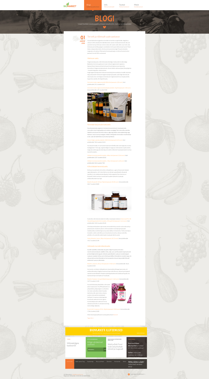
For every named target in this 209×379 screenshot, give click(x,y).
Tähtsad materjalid (109, 5)
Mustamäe (117, 361)
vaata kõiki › (142, 355)
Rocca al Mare (100, 361)
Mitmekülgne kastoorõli (73, 344)
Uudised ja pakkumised (93, 5)
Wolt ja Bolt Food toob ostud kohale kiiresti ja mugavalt (115, 346)
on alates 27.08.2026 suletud (136, 347)
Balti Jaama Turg (80, 361)
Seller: (131, 352)
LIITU (105, 349)
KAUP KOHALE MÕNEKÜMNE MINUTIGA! (114, 340)
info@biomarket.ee (77, 374)
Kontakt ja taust (138, 5)
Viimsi (124, 361)
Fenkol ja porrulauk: (136, 362)
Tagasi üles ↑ (90, 318)
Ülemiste (109, 361)
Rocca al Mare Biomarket (133, 344)
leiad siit (115, 314)
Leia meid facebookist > (136, 374)
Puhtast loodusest (124, 5)
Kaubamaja (90, 361)
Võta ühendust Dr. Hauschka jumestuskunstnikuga (117, 331)
